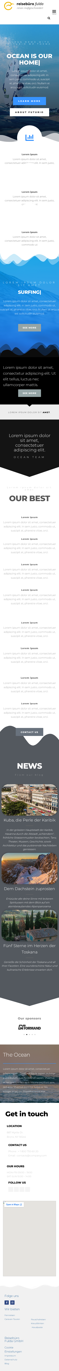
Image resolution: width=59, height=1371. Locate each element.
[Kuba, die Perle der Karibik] (29, 799)
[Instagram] (12, 1302)
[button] (24, 1034)
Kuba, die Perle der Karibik (30, 820)
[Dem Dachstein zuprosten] (29, 868)
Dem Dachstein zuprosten (29, 888)
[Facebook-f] (7, 1302)
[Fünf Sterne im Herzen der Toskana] (29, 925)
